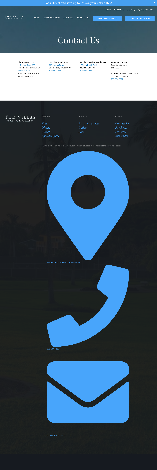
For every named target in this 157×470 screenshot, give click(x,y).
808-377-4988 (24, 70)
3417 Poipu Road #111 (26, 65)
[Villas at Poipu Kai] (14, 17)
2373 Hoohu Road (56, 65)
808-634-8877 (117, 79)
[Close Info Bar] (154, 3)
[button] (107, 18)
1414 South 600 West (88, 65)
